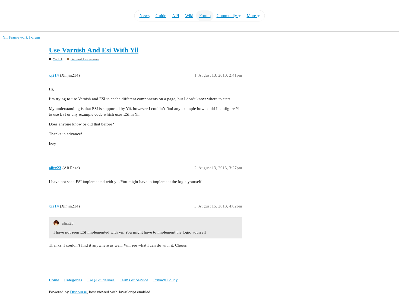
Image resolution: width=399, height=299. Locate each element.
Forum (205, 15)
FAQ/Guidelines (101, 280)
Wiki (189, 15)
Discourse (78, 292)
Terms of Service (134, 280)
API (175, 15)
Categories (73, 280)
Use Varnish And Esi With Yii (93, 50)
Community (227, 15)
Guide (161, 15)
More (252, 15)
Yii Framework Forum (21, 37)
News (145, 15)
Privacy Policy (165, 280)
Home (54, 280)
